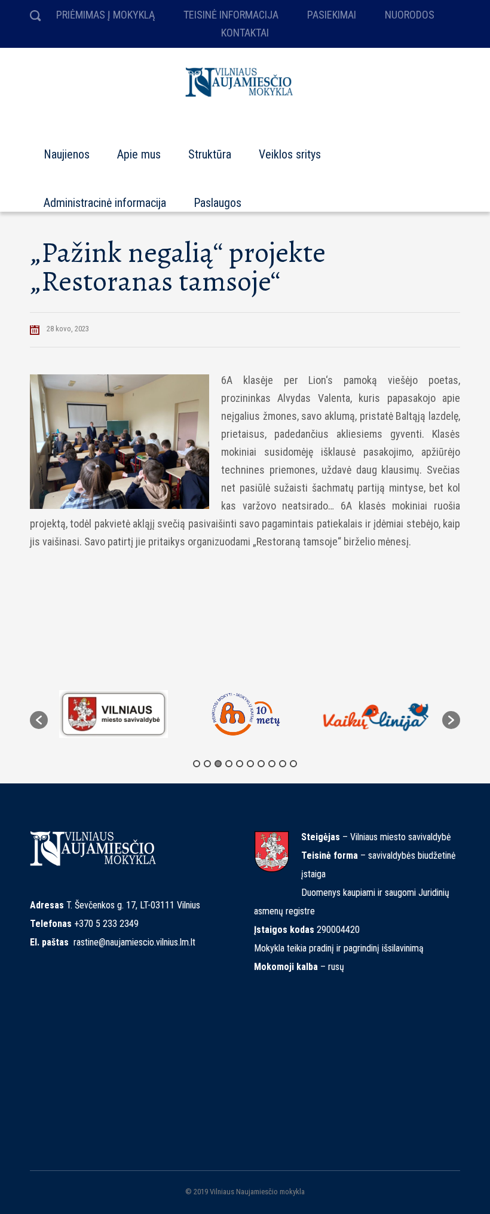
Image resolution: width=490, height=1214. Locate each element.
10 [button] (293, 763)
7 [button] (261, 763)
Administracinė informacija (105, 197)
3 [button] (218, 763)
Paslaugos (217, 197)
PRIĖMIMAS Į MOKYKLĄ (105, 14)
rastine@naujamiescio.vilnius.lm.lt (134, 942)
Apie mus (139, 149)
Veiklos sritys (290, 149)
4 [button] (228, 763)
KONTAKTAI (245, 32)
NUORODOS (409, 14)
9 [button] (282, 763)
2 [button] (207, 763)
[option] (113, 714)
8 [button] (271, 763)
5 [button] (239, 763)
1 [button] (196, 763)
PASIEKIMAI (331, 14)
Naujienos (67, 149)
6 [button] (250, 763)
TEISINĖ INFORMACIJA (230, 14)
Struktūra (209, 149)
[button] (39, 720)
